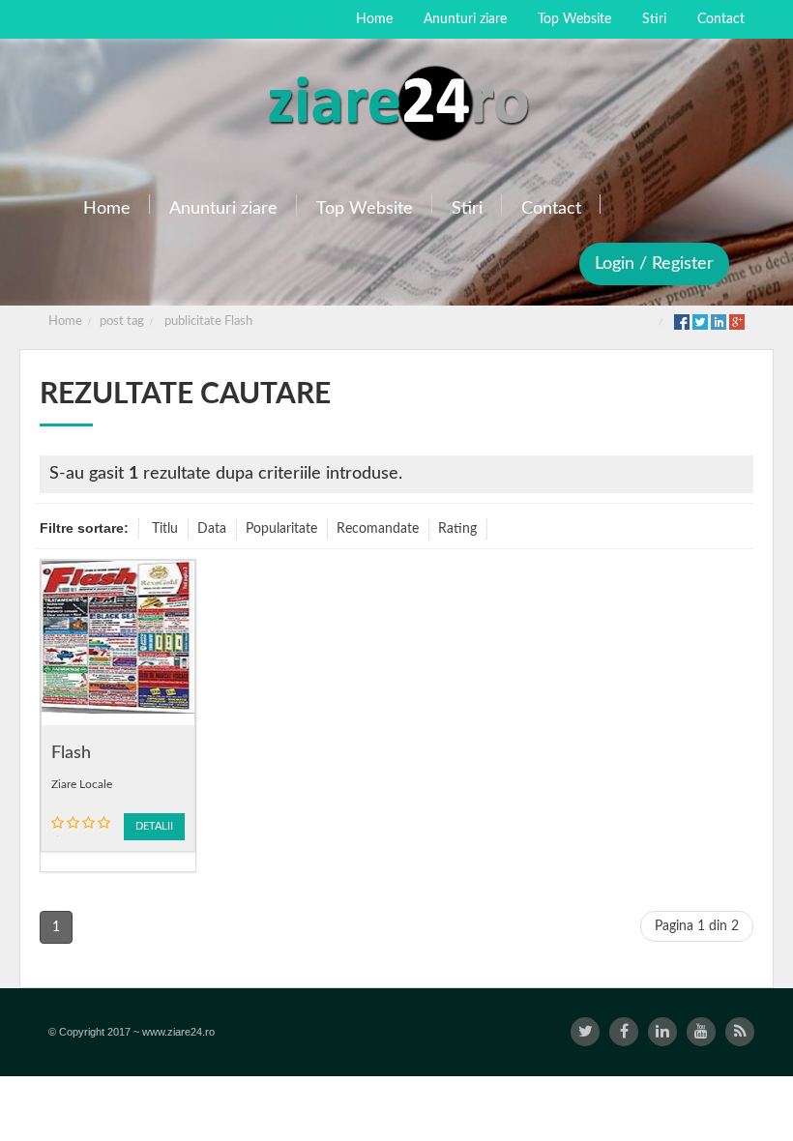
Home (65, 321)
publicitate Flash (208, 321)
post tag (122, 321)
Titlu (165, 529)
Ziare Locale (81, 784)
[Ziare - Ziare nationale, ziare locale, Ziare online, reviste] (396, 101)
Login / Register (654, 264)
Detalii (154, 826)
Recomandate (378, 529)
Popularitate (281, 529)
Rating (457, 529)
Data (211, 529)
